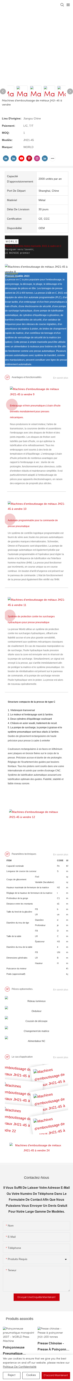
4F (7, 1057)
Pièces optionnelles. (22, 989)
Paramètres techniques (24, 854)
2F (7, 854)
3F (7, 989)
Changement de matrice (36, 1031)
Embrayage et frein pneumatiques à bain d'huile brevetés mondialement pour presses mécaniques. (35, 411)
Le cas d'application (22, 1056)
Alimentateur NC (36, 1041)
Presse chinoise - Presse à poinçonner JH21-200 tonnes (53, 1347)
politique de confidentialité (19, 1367)
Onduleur (36, 1011)
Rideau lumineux (36, 1001)
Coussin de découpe (36, 1021)
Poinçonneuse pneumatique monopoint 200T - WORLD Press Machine (16, 1351)
